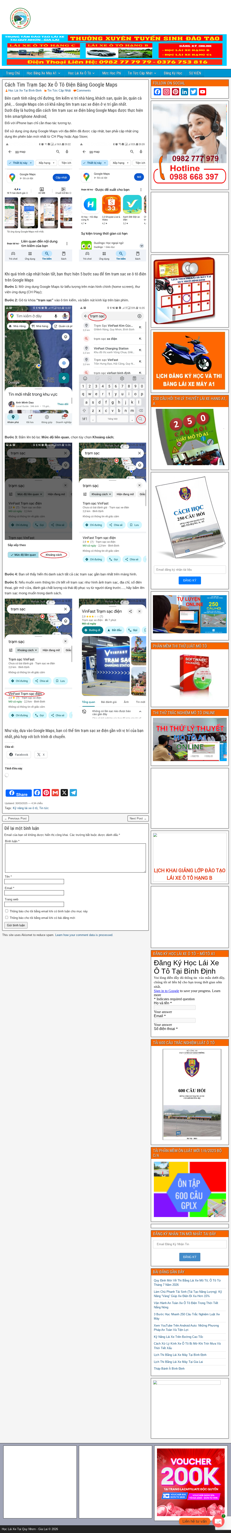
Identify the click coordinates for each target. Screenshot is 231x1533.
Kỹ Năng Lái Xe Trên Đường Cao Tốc (178, 1337)
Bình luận (12, 841)
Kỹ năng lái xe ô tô (25, 808)
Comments (84, 90)
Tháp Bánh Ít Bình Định (169, 1368)
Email (9, 888)
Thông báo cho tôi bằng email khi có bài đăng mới (42, 918)
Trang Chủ (13, 73)
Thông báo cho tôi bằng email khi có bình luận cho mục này (49, 911)
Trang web (11, 899)
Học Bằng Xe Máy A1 (42, 73)
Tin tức (44, 808)
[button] (160, 857)
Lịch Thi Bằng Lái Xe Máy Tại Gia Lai (178, 1362)
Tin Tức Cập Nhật (140, 73)
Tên (8, 876)
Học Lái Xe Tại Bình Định (25, 90)
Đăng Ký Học (173, 73)
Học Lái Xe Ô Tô (79, 73)
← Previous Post (15, 818)
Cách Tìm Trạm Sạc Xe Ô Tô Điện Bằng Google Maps (61, 85)
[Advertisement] (190, 222)
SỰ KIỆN (195, 73)
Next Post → (138, 818)
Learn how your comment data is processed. (84, 935)
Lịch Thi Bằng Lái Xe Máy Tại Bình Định (180, 1355)
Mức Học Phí (111, 73)
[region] (190, 857)
